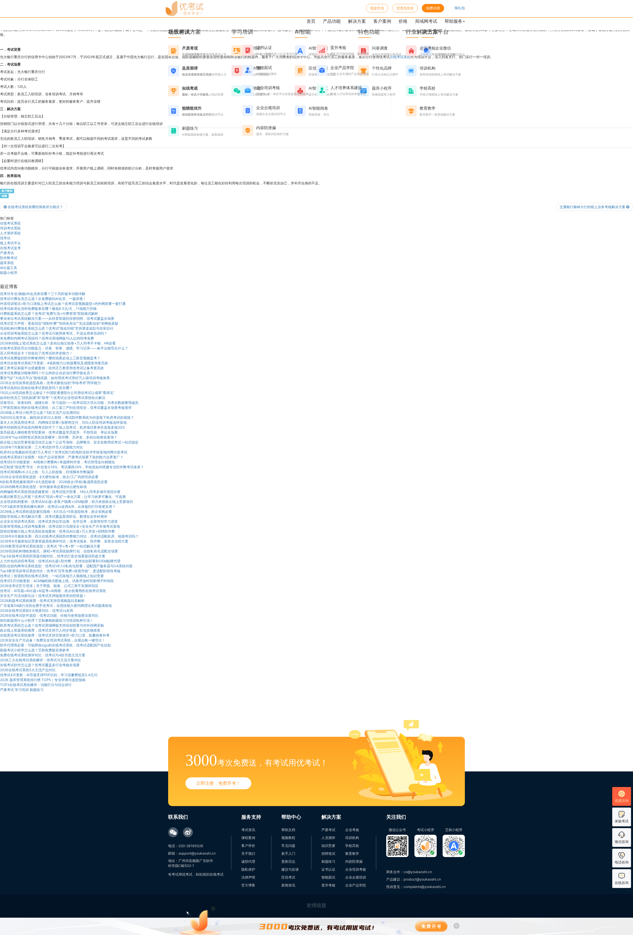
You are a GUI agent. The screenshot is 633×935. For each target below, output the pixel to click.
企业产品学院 (355, 885)
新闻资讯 (288, 885)
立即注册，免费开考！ (218, 783)
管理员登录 (405, 8)
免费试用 (433, 8)
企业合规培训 (355, 877)
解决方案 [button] (357, 21)
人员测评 (328, 838)
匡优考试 (288, 877)
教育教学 (352, 853)
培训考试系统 (10, 228)
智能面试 (328, 877)
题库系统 (7, 263)
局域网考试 (426, 21)
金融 (4, 195)
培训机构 (352, 838)
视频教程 (288, 838)
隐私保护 (248, 869)
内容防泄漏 (353, 861)
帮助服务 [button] (453, 21)
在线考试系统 (10, 223)
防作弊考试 (8, 258)
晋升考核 (328, 885)
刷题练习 (328, 861)
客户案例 (382, 21)
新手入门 (288, 853)
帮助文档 (288, 830)
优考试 (5, 238)
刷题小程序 (8, 273)
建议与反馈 (290, 869)
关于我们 (248, 853)
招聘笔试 (328, 853)
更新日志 (288, 861)
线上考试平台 (10, 243)
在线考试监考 (10, 248)
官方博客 (248, 885)
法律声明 (248, 877)
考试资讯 (248, 830)
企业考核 (352, 830)
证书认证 (328, 869)
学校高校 (352, 845)
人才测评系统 (10, 233)
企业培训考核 (355, 869)
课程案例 (248, 838)
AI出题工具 (8, 268)
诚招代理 (248, 861)
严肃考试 (7, 253)
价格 (403, 21)
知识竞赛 (328, 845)
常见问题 (288, 845)
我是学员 (377, 8)
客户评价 (248, 845)
